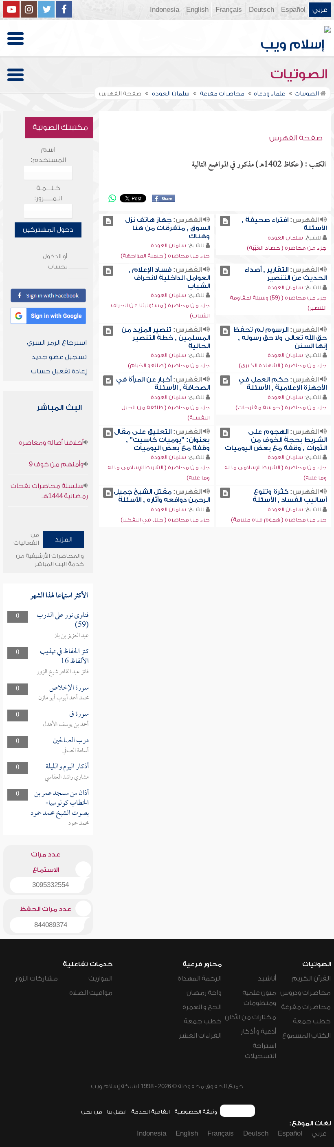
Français (228, 9)
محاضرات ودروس (305, 992)
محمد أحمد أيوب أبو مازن (63, 698)
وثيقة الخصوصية (195, 1112)
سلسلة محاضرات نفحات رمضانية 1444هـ (49, 491)
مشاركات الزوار (36, 978)
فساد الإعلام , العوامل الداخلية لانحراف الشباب (169, 278)
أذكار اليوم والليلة (67, 767)
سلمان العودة (285, 238)
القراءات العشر (200, 1035)
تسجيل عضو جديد (59, 357)
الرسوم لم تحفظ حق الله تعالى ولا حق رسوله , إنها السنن (280, 338)
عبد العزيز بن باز (71, 635)
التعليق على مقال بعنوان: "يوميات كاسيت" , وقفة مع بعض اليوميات (162, 440)
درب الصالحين (71, 741)
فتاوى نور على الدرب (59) (63, 620)
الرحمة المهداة (200, 978)
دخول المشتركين (48, 229)
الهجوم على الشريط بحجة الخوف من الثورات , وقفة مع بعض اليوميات (276, 440)
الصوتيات (300, 74)
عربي (319, 9)
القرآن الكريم (311, 978)
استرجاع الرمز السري (57, 342)
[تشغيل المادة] (225, 221)
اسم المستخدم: (48, 155)
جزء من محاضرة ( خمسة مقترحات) (281, 407)
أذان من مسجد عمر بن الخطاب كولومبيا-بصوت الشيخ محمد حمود (60, 803)
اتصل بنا (117, 1112)
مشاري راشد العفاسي (67, 777)
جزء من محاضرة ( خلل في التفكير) (165, 520)
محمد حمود (78, 823)
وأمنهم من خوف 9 (56, 464)
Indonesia (164, 9)
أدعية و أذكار (258, 1031)
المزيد (64, 539)
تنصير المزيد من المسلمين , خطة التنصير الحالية (165, 338)
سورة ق (79, 714)
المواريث (100, 978)
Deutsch (261, 9)
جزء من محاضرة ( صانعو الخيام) (169, 365)
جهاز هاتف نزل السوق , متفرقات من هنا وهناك (167, 228)
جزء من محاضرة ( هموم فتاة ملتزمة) (279, 520)
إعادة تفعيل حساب (59, 371)
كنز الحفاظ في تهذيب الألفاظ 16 (64, 657)
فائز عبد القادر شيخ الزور (63, 672)
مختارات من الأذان (250, 1017)
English (197, 9)
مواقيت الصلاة (90, 992)
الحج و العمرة (202, 1007)
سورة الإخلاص (69, 688)
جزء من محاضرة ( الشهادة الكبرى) (283, 365)
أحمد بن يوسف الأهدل (66, 724)
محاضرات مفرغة (306, 1007)
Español (293, 9)
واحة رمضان (204, 992)
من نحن (91, 1112)
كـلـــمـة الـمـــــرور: (48, 193)
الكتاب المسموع (306, 1035)
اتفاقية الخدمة (150, 1112)
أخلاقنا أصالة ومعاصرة (51, 442)
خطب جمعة (312, 1021)
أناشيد (267, 978)
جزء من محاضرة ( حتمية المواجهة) (165, 256)
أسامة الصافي (75, 750)
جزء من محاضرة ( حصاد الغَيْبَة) (287, 248)
